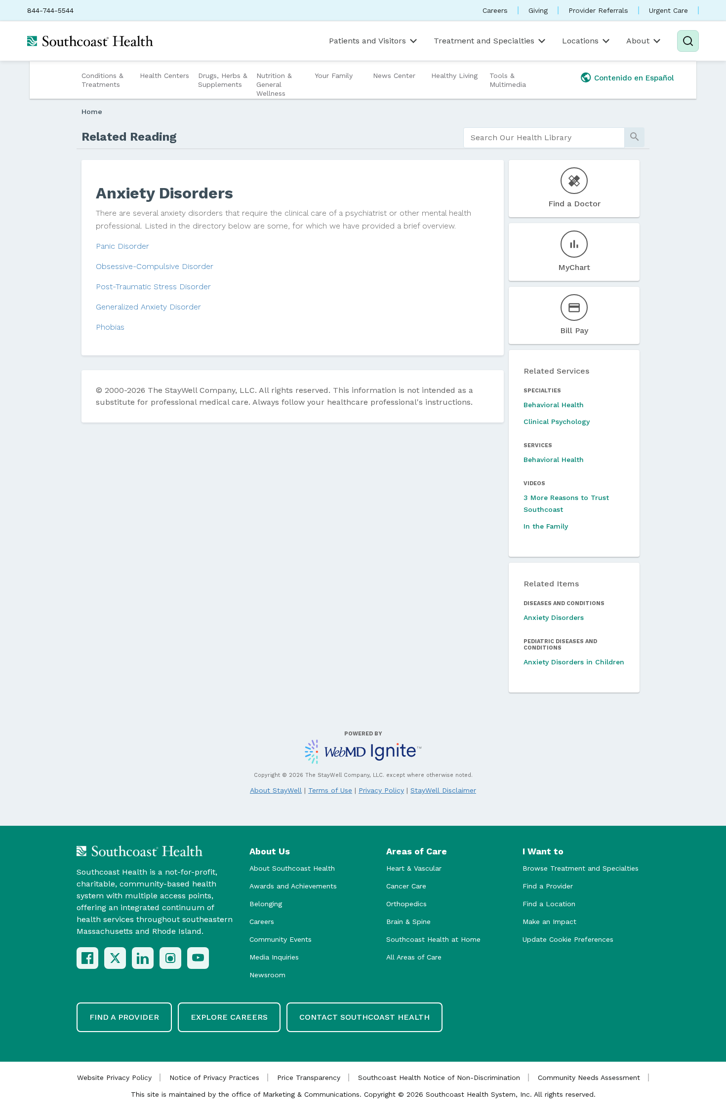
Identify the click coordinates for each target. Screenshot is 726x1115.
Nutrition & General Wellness (274, 84)
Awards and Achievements (293, 886)
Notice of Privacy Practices (214, 1077)
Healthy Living (454, 75)
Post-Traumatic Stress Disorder (153, 286)
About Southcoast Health (292, 868)
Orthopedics (406, 904)
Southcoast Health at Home (433, 939)
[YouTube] (198, 958)
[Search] (688, 41)
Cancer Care (406, 886)
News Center (394, 75)
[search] (544, 137)
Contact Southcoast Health (364, 1017)
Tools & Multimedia (507, 80)
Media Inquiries (274, 957)
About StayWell (276, 790)
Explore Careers (229, 1017)
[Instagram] (170, 958)
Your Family (334, 75)
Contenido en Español (634, 78)
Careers (495, 10)
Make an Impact (549, 921)
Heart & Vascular (414, 868)
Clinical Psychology (557, 421)
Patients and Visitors (367, 40)
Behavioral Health (554, 405)
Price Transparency (308, 1077)
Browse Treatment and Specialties (581, 868)
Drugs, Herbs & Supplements (222, 80)
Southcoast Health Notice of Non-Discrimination (439, 1077)
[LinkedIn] (143, 958)
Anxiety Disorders (554, 617)
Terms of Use (330, 790)
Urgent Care (668, 10)
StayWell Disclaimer (443, 790)
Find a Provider (548, 886)
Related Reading (129, 137)
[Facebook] (87, 958)
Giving (538, 10)
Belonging (265, 904)
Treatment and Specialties (484, 40)
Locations (580, 40)
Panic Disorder (122, 246)
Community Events (280, 939)
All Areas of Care (414, 957)
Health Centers (164, 75)
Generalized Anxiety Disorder (148, 306)
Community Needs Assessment (589, 1077)
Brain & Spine (408, 921)
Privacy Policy (381, 790)
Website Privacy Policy (114, 1077)
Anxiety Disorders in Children (574, 662)
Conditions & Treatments (102, 80)
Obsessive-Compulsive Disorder (154, 266)
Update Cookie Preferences (568, 939)
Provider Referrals (598, 10)
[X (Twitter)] (115, 958)
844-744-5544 (50, 10)
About (637, 40)
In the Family (546, 526)
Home (91, 111)
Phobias (110, 327)
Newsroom (267, 975)
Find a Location (549, 904)
